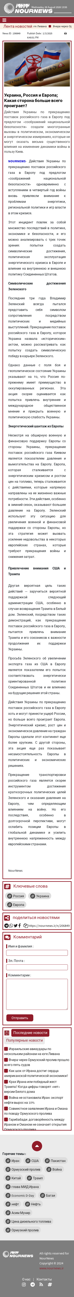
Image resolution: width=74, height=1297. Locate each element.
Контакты (44, 1279)
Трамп (38, 1178)
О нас (26, 1279)
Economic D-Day (23, 1195)
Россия (18, 896)
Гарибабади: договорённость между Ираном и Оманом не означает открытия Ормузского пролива (35, 1124)
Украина (42, 896)
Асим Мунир (21, 1213)
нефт (15, 1204)
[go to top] (37, 1146)
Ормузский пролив (26, 1169)
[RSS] (41, 1284)
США (35, 1161)
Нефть (36, 1204)
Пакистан (58, 1161)
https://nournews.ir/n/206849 (49, 926)
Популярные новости (24, 1040)
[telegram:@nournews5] (32, 1284)
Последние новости (30, 1032)
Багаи (50, 1195)
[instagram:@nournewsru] (24, 1284)
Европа (18, 905)
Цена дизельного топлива (31, 1221)
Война (57, 1169)
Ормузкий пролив (25, 1230)
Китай (16, 1178)
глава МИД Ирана (25, 1187)
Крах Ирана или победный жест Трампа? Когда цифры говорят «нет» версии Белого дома (32, 1087)
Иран (15, 1161)
